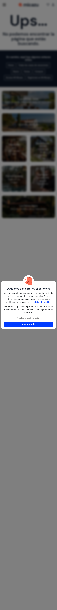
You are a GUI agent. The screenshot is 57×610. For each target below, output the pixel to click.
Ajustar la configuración (28, 318)
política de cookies (42, 302)
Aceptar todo (28, 324)
